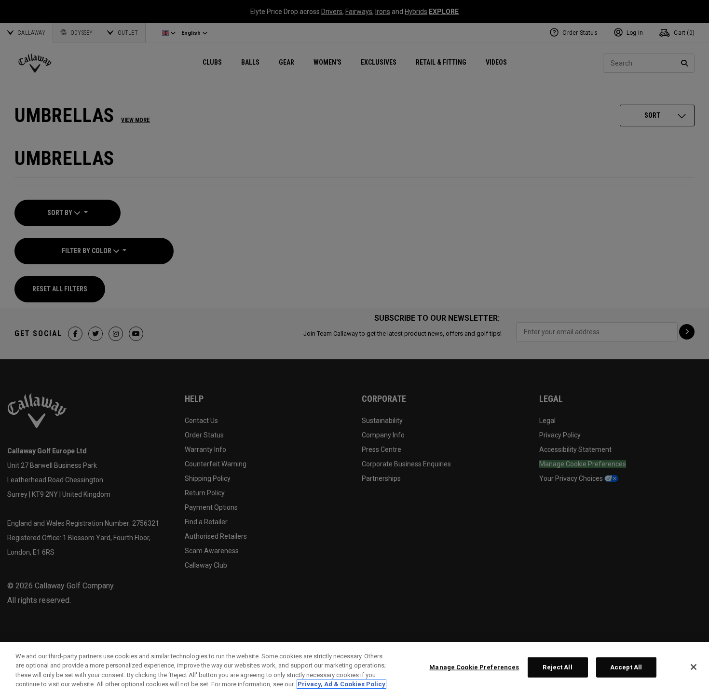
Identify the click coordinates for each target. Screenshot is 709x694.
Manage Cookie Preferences (474, 667)
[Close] (693, 667)
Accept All (626, 667)
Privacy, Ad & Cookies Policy (341, 684)
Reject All (557, 667)
